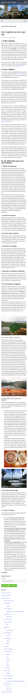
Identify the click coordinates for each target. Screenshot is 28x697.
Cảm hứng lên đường (6, 592)
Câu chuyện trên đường (7, 691)
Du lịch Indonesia (7, 622)
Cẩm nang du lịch (5, 598)
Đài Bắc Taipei (9, 616)
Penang (8, 635)
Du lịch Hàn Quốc (7, 619)
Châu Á (6, 14)
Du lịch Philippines (15, 14)
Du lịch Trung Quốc (8, 678)
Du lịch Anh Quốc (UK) (9, 600)
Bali (7, 624)
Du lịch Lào (6, 627)
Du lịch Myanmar (7, 638)
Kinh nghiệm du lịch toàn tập (8, 26)
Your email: (3, 578)
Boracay (8, 659)
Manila (3, 16)
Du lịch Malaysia (7, 633)
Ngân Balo (20, 65)
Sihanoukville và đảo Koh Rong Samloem (15, 611)
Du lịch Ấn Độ (7, 603)
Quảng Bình (8, 689)
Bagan (7, 643)
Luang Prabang (9, 630)
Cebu (7, 662)
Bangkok (8, 673)
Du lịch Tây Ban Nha (8, 675)
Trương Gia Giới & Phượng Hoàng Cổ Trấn (15, 681)
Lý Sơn (7, 686)
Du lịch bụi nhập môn (6, 595)
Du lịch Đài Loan (7, 614)
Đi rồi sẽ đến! (10, 2)
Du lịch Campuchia (8, 608)
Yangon (7, 641)
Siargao (8, 667)
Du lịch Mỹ (6, 646)
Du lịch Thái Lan (7, 670)
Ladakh (7, 606)
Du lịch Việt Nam (7, 683)
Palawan (8, 654)
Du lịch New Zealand (8, 649)
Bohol (7, 657)
